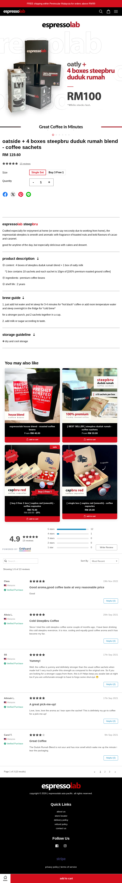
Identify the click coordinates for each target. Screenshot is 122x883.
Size (4, 172)
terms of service (69, 867)
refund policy (61, 824)
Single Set (37, 172)
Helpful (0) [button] (110, 601)
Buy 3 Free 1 (56, 172)
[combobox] (104, 561)
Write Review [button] (106, 547)
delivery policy (61, 820)
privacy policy (52, 867)
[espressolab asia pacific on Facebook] (57, 847)
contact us (61, 828)
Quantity (7, 181)
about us (61, 811)
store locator (61, 816)
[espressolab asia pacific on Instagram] (65, 847)
